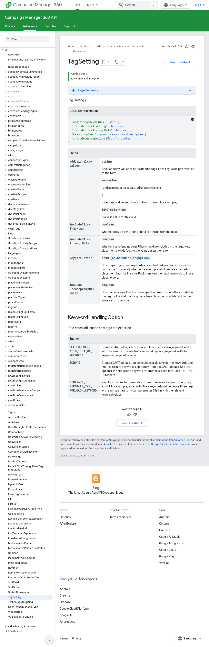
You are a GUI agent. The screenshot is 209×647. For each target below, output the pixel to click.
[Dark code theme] (192, 119)
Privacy (76, 638)
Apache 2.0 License (115, 444)
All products (67, 621)
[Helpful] (187, 47)
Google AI (66, 615)
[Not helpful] (193, 47)
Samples (50, 26)
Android (164, 517)
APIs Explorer (68, 523)
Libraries (65, 517)
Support (69, 26)
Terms (64, 638)
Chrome (164, 523)
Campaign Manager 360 (37, 5)
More (90, 5)
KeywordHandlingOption (127, 134)
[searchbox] (27, 39)
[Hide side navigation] (49, 640)
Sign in (199, 5)
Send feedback (180, 62)
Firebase (164, 530)
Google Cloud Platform (74, 608)
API (77, 5)
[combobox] (137, 5)
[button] (26, 49)
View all (164, 562)
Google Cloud (167, 549)
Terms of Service (121, 517)
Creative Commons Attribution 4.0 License (170, 440)
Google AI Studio (169, 536)
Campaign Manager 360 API (31, 17)
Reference (29, 26)
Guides (10, 26)
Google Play (166, 556)
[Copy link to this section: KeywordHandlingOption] (127, 317)
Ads (98, 46)
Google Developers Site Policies (170, 444)
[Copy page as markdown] (116, 61)
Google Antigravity (171, 543)
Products (85, 46)
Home (71, 46)
